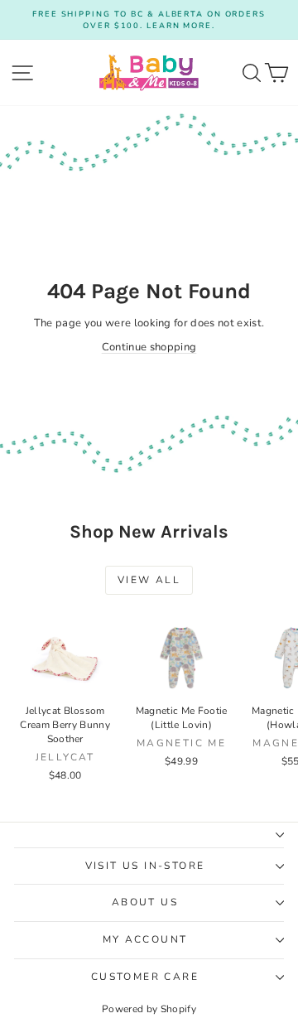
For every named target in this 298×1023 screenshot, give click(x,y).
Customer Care (145, 976)
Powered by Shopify (149, 1009)
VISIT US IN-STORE (145, 865)
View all (149, 579)
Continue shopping (149, 347)
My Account (145, 939)
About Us (145, 902)
